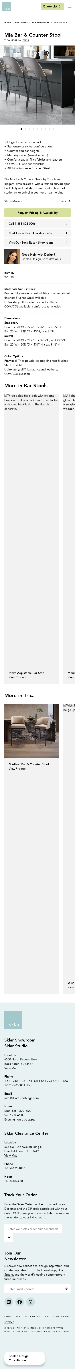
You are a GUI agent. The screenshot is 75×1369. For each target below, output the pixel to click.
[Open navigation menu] (69, 6)
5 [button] (37, 129)
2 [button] (25, 129)
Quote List (51, 6)
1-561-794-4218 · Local (53, 1081)
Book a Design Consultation (19, 1358)
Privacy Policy (13, 1317)
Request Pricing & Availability (37, 213)
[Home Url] (13, 1020)
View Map (10, 1068)
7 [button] (45, 129)
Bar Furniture (41, 23)
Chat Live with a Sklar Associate (30, 233)
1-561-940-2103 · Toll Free (21, 1081)
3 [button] (29, 129)
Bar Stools (61, 23)
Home (7, 23)
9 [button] (53, 129)
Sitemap (9, 1322)
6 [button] (41, 129)
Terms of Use (61, 1317)
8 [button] (49, 129)
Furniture (21, 23)
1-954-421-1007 (14, 1168)
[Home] (6, 6)
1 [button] (21, 129)
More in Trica (19, 695)
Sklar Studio (15, 1046)
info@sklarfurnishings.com (21, 1098)
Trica (26, 41)
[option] (31, 539)
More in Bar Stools (26, 386)
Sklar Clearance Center (26, 1134)
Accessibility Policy (38, 1317)
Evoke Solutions (58, 1332)
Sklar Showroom (19, 1040)
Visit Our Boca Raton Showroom (31, 242)
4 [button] (33, 129)
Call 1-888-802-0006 (22, 223)
